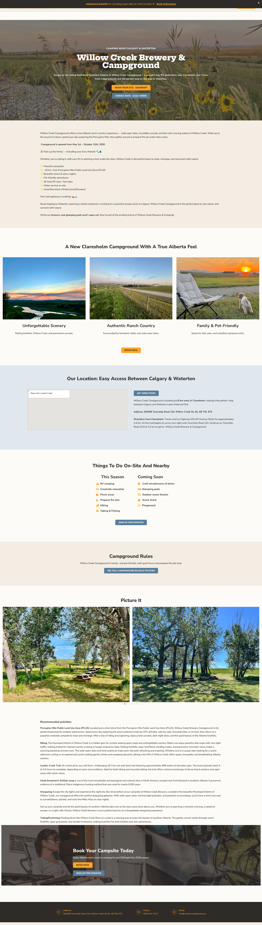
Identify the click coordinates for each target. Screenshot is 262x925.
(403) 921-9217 (150, 913)
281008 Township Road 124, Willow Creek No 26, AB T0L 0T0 (92, 913)
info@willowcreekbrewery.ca (192, 913)
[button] (6, 654)
